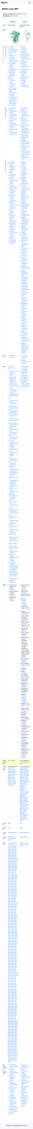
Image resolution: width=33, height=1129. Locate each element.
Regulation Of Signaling (24, 1088)
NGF (28, 802)
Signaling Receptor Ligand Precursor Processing (13, 233)
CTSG (26, 779)
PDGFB (25, 805)
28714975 (23, 657)
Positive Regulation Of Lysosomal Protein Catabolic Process (25, 339)
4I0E (9, 972)
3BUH (12, 891)
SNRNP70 (25, 816)
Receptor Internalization (24, 233)
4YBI (15, 1003)
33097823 (27, 596)
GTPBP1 (22, 785)
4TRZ (9, 1000)
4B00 (15, 944)
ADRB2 (10, 768)
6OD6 (12, 1051)
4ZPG (15, 1005)
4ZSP (12, 1006)
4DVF (9, 960)
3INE (9, 901)
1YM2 (9, 849)
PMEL (21, 763)
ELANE (25, 782)
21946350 (23, 723)
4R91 (9, 994)
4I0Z (14, 974)
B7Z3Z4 (14, 838)
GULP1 (26, 785)
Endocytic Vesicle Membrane (25, 78)
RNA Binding (24, 111)
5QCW (9, 1028)
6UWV (13, 1054)
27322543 (23, 696)
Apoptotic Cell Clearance (24, 253)
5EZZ (9, 1011)
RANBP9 (14, 782)
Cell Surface (12, 71)
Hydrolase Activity (11, 127)
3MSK (15, 915)
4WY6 (9, 1001)
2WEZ (12, 877)
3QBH (12, 920)
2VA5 (9, 871)
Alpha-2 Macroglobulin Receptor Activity (25, 128)
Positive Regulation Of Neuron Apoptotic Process (13, 187)
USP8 (12, 785)
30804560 (23, 682)
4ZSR (9, 1008)
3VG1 (9, 940)
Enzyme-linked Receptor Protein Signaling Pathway (25, 190)
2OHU (12, 861)
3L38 (15, 908)
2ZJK (9, 888)
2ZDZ (15, 881)
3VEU (12, 938)
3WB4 (12, 941)
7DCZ (12, 1058)
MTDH (25, 802)
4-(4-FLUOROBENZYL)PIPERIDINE (13, 411)
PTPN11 (27, 808)
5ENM (12, 1009)
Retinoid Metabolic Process (23, 163)
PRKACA (22, 808)
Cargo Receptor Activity (25, 144)
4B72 (9, 949)
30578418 (23, 733)
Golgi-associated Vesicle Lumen (13, 98)
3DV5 (12, 895)
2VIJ (12, 872)
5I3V (15, 1017)
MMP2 (9, 777)
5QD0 (12, 1029)
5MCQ (16, 1021)
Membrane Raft (13, 92)
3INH (14, 901)
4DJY (12, 957)
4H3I (12, 969)
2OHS (16, 860)
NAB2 (25, 762)
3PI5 (9, 920)
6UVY (15, 1052)
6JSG (9, 1048)
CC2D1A (22, 777)
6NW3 (9, 1051)
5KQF (12, 1020)
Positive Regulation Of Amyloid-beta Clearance (24, 299)
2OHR (12, 860)
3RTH (12, 923)
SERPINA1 (22, 812)
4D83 (15, 951)
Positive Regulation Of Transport (24, 263)
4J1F (9, 981)
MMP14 (26, 799)
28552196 (24, 626)
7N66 (9, 1062)
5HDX (9, 1014)
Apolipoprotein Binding (24, 138)
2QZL (15, 869)
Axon (10, 77)
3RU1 (12, 924)
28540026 (23, 620)
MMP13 (22, 799)
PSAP (14, 780)
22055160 (23, 588)
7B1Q (15, 1055)
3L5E (9, 912)
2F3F (15, 851)
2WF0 (16, 877)
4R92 (12, 994)
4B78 (15, 949)
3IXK (17, 903)
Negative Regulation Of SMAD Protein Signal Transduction (24, 274)
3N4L (12, 917)
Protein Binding (13, 119)
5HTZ (15, 1015)
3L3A (9, 909)
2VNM (15, 875)
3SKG (12, 928)
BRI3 (13, 769)
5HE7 (12, 1015)
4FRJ (15, 963)
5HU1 (12, 1017)
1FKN (9, 843)
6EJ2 (9, 1045)
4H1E (12, 968)
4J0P (12, 977)
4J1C (12, 980)
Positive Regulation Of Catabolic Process (12, 1078)
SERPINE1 (22, 814)
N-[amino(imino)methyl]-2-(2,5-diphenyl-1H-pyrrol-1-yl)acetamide (13, 373)
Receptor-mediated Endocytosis (24, 180)
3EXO (15, 895)
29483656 (23, 740)
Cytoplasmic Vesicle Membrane (12, 81)
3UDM (12, 932)
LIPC (21, 792)
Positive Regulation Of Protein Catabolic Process (13, 1072)
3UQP (15, 935)
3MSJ (12, 915)
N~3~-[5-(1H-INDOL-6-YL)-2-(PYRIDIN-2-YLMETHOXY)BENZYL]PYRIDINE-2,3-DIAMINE (13, 565)
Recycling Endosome (12, 95)
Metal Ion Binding (25, 154)
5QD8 (9, 1034)
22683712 (23, 697)
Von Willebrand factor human (25, 379)
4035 (21, 823)
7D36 (15, 1057)
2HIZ (15, 852)
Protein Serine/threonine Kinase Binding (13, 132)
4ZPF (12, 1005)
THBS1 (27, 819)
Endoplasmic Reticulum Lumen (13, 59)
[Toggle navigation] (29, 2)
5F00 (12, 1011)
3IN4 (12, 900)
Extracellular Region (24, 1071)
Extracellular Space (24, 1068)
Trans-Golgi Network (12, 64)
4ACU (15, 943)
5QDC (12, 1035)
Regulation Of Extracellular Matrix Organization (24, 306)
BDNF (25, 772)
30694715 (11, 596)
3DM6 (12, 894)
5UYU (9, 1038)
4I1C (14, 975)
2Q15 (15, 864)
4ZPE (9, 1005)
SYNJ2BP (22, 819)
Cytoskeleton (24, 62)
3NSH (15, 917)
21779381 (11, 589)
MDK (26, 797)
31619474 (23, 602)
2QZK (12, 869)
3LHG (15, 912)
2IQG (12, 854)
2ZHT (9, 884)
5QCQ (9, 1025)
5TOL (15, 1037)
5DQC (15, 1008)
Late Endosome (13, 51)
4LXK (15, 989)
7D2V (9, 1057)
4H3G (9, 969)
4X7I (15, 1001)
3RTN (9, 924)
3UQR (9, 937)
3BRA (12, 889)
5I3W (9, 1018)
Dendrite (11, 79)
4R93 (15, 994)
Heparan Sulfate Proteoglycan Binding (25, 148)
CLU (24, 779)
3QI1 (15, 920)
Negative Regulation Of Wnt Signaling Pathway (24, 229)
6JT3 (15, 1048)
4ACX (9, 944)
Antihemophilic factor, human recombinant (25, 368)
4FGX (12, 961)
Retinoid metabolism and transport (25, 361)
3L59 (15, 909)
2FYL (24, 844)
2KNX (27, 844)
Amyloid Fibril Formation (12, 242)
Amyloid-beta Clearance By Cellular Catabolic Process (25, 289)
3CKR (9, 894)
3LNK (9, 914)
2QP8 (13, 868)
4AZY (12, 944)
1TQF (12, 844)
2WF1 (9, 878)
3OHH (12, 918)
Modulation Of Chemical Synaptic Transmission (12, 198)
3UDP (9, 934)
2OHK (12, 857)
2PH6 (15, 863)
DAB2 (24, 780)
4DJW (15, 955)
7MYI (9, 1060)
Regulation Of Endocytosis (24, 224)
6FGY (9, 1046)
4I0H (17, 972)
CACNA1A (26, 774)
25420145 (23, 631)
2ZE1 (9, 883)
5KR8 (15, 1020)
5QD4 (15, 1031)
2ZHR (12, 883)
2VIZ (9, 874)
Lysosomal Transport (24, 185)
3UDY (9, 935)
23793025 (23, 700)
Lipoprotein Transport (24, 250)
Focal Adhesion (25, 69)
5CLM (12, 1008)
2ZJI (12, 886)
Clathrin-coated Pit (25, 67)
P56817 (10, 840)
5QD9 (12, 1034)
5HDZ (12, 1014)
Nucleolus (23, 48)
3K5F (15, 904)
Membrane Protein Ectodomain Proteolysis (12, 165)
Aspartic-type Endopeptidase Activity (13, 115)
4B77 (12, 949)
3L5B (9, 911)
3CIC (9, 892)
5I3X (12, 1018)
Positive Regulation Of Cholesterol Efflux (25, 214)
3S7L (12, 926)
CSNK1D (14, 771)
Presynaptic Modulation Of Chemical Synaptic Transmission (12, 226)
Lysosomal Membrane (24, 51)
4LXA (12, 989)
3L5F (12, 912)
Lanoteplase (24, 377)
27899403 (23, 589)
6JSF (15, 1046)
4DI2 (15, 954)
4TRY (16, 998)
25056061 (23, 739)
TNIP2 (9, 785)
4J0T (15, 977)
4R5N (12, 992)
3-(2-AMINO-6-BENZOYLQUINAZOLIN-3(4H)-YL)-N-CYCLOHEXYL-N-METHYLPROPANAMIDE (13, 575)
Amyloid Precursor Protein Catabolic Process (13, 181)
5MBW (9, 1021)
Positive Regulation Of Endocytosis (24, 258)
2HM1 (9, 854)
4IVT (9, 977)
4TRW (12, 998)
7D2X (12, 1057)
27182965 (23, 605)
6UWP (9, 1054)
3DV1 (9, 895)
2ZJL (12, 888)
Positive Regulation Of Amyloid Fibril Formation (12, 1102)
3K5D (12, 904)
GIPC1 (25, 783)
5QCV (15, 1026)
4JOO (12, 983)
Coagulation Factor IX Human (25, 382)
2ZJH (9, 886)
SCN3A (25, 811)
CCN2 (25, 777)
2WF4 (9, 880)
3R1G (9, 921)
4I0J (11, 974)
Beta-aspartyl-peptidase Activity (13, 124)
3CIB (15, 891)
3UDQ (12, 934)
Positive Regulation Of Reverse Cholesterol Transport (24, 313)
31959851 (23, 600)
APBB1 (21, 771)
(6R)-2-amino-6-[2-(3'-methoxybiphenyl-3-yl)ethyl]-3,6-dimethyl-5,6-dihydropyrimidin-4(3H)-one (13, 481)
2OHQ (9, 860)
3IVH (9, 903)
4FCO (9, 961)
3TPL (9, 929)
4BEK (9, 951)
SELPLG (10, 783)
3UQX (9, 938)
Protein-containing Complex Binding (25, 151)
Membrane (12, 75)
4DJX (9, 957)
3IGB (15, 898)
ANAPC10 (24, 768)
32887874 (23, 748)
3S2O (9, 926)
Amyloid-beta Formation (12, 176)
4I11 (9, 975)
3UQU (12, 937)
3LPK (9, 915)
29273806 (23, 603)
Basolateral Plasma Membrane (24, 74)
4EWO (12, 960)
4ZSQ (15, 1006)
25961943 (23, 754)
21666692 (23, 699)
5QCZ (9, 1029)
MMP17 (22, 802)
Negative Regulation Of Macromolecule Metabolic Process (25, 197)
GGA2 (12, 774)
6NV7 (12, 1049)
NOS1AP (22, 803)
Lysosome (11, 46)
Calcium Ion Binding (24, 122)
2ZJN (9, 889)
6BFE (15, 1040)
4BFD (12, 951)
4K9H (9, 986)
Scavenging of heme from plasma (24, 357)
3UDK (9, 932)
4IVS (16, 975)
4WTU (12, 1000)
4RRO (15, 997)
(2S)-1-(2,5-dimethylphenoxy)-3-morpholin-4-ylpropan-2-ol (13, 496)
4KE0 (12, 986)
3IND (14, 900)
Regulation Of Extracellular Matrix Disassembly (24, 209)
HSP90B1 (22, 789)
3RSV (15, 921)
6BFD (12, 1040)
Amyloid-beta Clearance (24, 279)
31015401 (23, 686)
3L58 (12, 909)
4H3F (15, 968)
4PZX (9, 992)
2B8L (15, 849)
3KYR (12, 908)
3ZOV (12, 943)
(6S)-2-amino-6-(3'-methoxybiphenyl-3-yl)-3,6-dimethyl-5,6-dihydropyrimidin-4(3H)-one (13, 548)
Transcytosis (24, 255)
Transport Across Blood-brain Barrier (25, 294)
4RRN (12, 997)
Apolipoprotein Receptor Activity (25, 131)
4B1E (12, 948)
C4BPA (21, 774)
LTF (21, 794)
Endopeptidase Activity (13, 111)
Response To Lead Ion (12, 170)
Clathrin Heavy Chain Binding (25, 134)
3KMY (16, 906)
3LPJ (15, 914)
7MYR (12, 1060)
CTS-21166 (12, 368)
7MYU (15, 1060)
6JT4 (9, 1049)
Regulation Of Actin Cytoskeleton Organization (24, 242)
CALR (21, 776)
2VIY (14, 872)
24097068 (23, 662)
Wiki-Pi (4, 2)
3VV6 (12, 940)
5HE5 (9, 1015)
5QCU (12, 1026)
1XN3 (12, 847)
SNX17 (21, 817)
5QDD (16, 1035)
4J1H (12, 981)
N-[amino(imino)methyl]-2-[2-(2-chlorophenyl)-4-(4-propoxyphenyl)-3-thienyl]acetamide (13, 403)
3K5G (9, 906)
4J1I (15, 981)
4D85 (9, 952)
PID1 (28, 805)
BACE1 (13, 21)
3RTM (15, 923)
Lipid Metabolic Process (25, 174)
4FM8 (9, 963)
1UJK (9, 846)
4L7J (15, 988)
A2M (21, 768)
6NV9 (15, 1049)
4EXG (16, 960)
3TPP (12, 929)
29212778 (23, 636)
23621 (9, 823)
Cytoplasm (24, 49)
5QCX (13, 1028)
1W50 (12, 846)
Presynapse (12, 105)
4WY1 (15, 1000)
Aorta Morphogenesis (25, 247)
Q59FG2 (26, 837)
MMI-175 (11, 366)
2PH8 (9, 864)
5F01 (15, 1011)
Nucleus (23, 46)
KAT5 (26, 791)
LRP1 (25, 21)
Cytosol (23, 60)
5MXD (9, 1023)
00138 (21, 828)
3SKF (9, 928)
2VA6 (12, 871)
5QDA (15, 1034)
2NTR (12, 855)
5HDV (15, 1012)
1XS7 (15, 847)
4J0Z (15, 978)
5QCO (12, 1023)
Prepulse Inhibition (11, 211)
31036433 (27, 608)
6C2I (15, 1042)
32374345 (23, 746)
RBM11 (21, 809)
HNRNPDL (22, 786)
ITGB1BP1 (22, 791)
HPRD (11, 16)
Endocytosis (24, 177)
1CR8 (21, 843)
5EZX (16, 1009)
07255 (9, 828)
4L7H (12, 988)
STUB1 (14, 783)
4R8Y (15, 992)
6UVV (12, 1052)
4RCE (15, 995)
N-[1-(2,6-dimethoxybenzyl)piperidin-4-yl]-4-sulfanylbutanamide (13, 511)
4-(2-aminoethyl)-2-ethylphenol (12, 463)
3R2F (12, 921)
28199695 (26, 677)
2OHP (16, 858)
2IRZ (15, 854)
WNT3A (22, 820)
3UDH (12, 931)
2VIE (9, 872)
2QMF (16, 866)
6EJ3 (12, 1045)
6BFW (9, 1042)
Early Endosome (13, 49)
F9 (29, 782)
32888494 (11, 600)
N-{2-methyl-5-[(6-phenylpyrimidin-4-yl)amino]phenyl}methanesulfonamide (13, 418)
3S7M (15, 926)
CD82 (21, 779)
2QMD (12, 866)
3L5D (15, 911)
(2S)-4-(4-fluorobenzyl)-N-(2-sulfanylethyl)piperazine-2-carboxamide (13, 519)
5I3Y (14, 1018)
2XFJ (9, 881)
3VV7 (15, 940)
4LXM (9, 991)
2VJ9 (9, 875)
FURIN (13, 772)
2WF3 (15, 878)
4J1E (15, 980)
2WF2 (12, 878)
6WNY (16, 1054)
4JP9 (15, 983)
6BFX (12, 1042)
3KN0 (9, 908)
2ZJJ (14, 886)
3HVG (15, 897)
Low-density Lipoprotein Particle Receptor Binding (25, 1076)
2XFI (16, 880)
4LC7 (9, 989)
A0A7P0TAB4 (11, 837)
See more (10, 1114)
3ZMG (9, 943)
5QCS (16, 1025)
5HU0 (9, 1017)
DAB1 (21, 780)
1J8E (27, 843)
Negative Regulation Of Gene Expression (25, 203)
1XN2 (9, 847)
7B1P (12, 1055)
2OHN (12, 858)
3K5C (9, 904)
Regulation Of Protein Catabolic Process (13, 1066)
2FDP (9, 852)
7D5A (9, 1058)
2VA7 (15, 871)
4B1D (9, 948)
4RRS (9, 998)
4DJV (12, 955)
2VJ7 (15, 874)
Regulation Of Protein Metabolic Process (25, 268)
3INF (12, 901)
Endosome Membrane (12, 73)
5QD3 (12, 1031)
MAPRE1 (22, 797)
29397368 (23, 669)
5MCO (13, 1021)
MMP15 (22, 800)
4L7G (9, 988)
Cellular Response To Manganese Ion (13, 220)
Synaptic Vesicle (13, 69)
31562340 (23, 673)
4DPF (15, 957)
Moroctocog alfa (25, 386)
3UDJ (15, 931)
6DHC (9, 1043)
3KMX (12, 906)
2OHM (9, 858)
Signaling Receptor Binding (25, 1065)
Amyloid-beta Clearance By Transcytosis (24, 283)
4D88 (12, 952)
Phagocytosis (24, 183)
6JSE (12, 1046)
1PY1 (15, 843)
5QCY (16, 1028)
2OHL (15, 857)
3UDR (15, 934)
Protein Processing (12, 173)
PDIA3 (13, 779)
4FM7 (15, 961)
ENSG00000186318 (13, 832)
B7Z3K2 (10, 838)
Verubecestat (12, 582)
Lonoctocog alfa (25, 385)
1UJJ (15, 844)
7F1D (15, 1058)
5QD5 (9, 1032)
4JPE (12, 985)
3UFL (12, 935)
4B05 (9, 946)
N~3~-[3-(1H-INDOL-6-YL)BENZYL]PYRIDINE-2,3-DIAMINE (13, 557)
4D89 (15, 952)
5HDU (12, 1012)
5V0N (12, 1038)
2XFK (12, 881)
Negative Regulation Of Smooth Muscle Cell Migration (25, 219)
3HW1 (9, 898)
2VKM (12, 875)
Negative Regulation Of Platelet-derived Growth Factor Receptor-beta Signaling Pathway (25, 348)
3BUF (15, 889)
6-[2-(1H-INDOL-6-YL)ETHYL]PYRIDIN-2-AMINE (13, 425)
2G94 (12, 852)
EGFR (21, 782)
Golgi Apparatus (13, 62)
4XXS (12, 1003)
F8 (27, 782)
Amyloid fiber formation (12, 356)
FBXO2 (10, 772)
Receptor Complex (23, 81)
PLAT (21, 806)
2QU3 (9, 869)
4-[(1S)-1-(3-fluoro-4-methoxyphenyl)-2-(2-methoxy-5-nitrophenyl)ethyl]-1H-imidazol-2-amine (13, 471)
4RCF (9, 997)
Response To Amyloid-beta (12, 1097)
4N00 (12, 991)
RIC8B (25, 809)
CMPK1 (10, 771)
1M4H (12, 843)
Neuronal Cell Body (12, 90)
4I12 (11, 975)
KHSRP (10, 776)
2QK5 (9, 866)
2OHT (9, 861)
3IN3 (9, 900)
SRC (25, 817)
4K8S (15, 985)
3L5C (12, 911)
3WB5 (15, 941)
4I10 (16, 974)
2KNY (21, 846)
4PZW (15, 991)
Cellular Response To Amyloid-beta (12, 238)
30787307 (23, 592)
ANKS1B (22, 769)
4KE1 (15, 986)
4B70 (15, 948)
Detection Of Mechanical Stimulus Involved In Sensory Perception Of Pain (13, 205)
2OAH (15, 855)
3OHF (9, 918)
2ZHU (12, 884)
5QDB (9, 1035)
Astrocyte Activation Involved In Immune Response (24, 169)
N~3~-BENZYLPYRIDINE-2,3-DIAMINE (13, 437)
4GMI (9, 968)
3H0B (12, 897)
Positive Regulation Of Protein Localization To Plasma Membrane (25, 321)
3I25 (12, 898)
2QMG (9, 868)
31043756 (23, 623)
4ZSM (9, 1006)
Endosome (12, 48)
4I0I (9, 974)
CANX (24, 776)
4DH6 (12, 954)
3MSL (9, 917)
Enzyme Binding (13, 129)
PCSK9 (10, 779)
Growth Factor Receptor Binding (13, 1107)
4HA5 (9, 971)
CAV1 (27, 776)
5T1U (9, 1037)
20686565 (23, 660)
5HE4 (15, 1014)
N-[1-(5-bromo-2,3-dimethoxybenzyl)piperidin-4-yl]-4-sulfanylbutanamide (13, 538)
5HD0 (9, 1012)
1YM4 (12, 849)
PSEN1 (10, 782)
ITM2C (16, 774)
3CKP (15, 892)
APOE (25, 771)
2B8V (9, 851)
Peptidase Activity (11, 121)
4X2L (12, 1001)
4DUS (12, 958)
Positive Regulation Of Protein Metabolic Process (13, 1084)
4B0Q (12, 946)
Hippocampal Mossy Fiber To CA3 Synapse (13, 101)
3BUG (9, 891)
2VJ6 (12, 874)
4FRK (9, 965)
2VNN (9, 877)
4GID (15, 966)
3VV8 (9, 941)
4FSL (12, 966)
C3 (27, 772)
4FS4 (15, 965)
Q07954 (22, 837)
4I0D (15, 971)
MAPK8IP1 (25, 794)
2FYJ (21, 844)
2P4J (15, 861)
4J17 (9, 980)
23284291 (23, 730)
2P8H (12, 863)
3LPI (12, 914)
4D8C (9, 954)
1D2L (24, 843)
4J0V (9, 978)
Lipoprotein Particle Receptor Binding (25, 157)
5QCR (12, 1025)
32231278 (23, 736)
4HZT (12, 971)
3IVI (12, 903)
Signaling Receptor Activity (25, 141)
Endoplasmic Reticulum (12, 56)
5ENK (9, 1009)
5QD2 (9, 1031)
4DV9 (15, 958)
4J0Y (12, 978)
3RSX (9, 923)
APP (13, 768)
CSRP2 (21, 762)
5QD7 (15, 1032)
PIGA (28, 762)
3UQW (16, 937)
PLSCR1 (10, 780)
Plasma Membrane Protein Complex (25, 85)
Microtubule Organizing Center (25, 58)
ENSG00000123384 (24, 832)
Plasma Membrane (12, 67)
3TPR (15, 929)
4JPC (9, 985)
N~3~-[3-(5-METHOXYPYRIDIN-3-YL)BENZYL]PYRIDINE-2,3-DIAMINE (13, 451)
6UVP (9, 1052)
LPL (24, 792)
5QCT (9, 1026)
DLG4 (27, 780)
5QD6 (12, 1032)
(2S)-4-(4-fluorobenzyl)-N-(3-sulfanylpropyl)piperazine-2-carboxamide (13, 528)
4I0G (14, 972)
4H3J (15, 969)
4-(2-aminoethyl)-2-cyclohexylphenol (13, 458)
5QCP (16, 1023)
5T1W (12, 1037)
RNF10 (21, 811)
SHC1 (27, 814)
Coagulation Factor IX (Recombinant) (24, 374)
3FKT (9, 897)
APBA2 (26, 769)
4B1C (15, 946)
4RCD (12, 995)
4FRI (12, 963)
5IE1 (9, 1020)
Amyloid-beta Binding (12, 108)
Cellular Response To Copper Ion (12, 215)
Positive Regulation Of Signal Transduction (24, 1093)
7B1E (9, 1055)
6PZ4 (15, 1051)
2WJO (12, 880)
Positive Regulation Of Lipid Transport (25, 237)
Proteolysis (12, 162)
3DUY (15, 894)
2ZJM (15, 888)
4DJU (9, 955)
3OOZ (15, 918)
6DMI (12, 1043)
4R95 (9, 995)
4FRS (12, 965)
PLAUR (24, 806)
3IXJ (14, 903)
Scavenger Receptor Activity (25, 119)
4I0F (12, 972)
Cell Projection (13, 88)
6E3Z (15, 1043)
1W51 (15, 846)
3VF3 (15, 938)
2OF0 (9, 857)
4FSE (9, 966)
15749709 (23, 14)
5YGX (15, 1038)
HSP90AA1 (22, 788)
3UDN (16, 932)
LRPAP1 (27, 792)
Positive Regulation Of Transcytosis (24, 328)
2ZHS (15, 883)
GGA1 (9, 774)
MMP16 (26, 800)
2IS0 (9, 855)
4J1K (9, 983)
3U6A (9, 931)
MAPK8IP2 (22, 796)
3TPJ (15, 928)
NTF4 (21, 805)
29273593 (23, 716)
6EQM (15, 1045)
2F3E (12, 851)
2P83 (9, 863)
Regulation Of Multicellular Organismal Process (24, 1102)
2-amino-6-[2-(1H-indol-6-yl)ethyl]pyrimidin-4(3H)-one (13, 490)
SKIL (21, 816)
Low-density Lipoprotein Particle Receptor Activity (25, 115)
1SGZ (9, 844)
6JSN (12, 1048)
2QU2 (16, 868)
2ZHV (15, 884)
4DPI (9, 958)
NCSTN (13, 777)
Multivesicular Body (12, 53)
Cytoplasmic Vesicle (12, 85)
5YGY (9, 1040)
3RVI (15, 924)
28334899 (27, 665)
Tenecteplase (24, 371)
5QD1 (15, 1029)
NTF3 (26, 803)
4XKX (9, 1003)
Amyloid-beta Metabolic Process (12, 192)
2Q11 (12, 864)
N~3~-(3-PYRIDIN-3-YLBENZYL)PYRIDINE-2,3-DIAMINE (13, 443)
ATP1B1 (10, 769)
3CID (12, 892)
